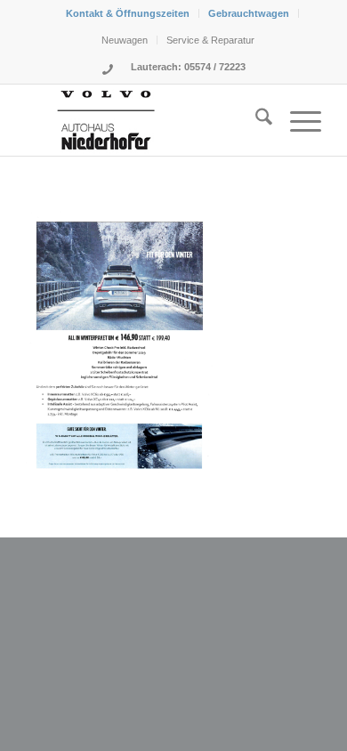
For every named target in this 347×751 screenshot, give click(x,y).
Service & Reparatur (210, 40)
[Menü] (296, 120)
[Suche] (255, 120)
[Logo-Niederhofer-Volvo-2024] (144, 120)
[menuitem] (128, 13)
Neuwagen (124, 40)
